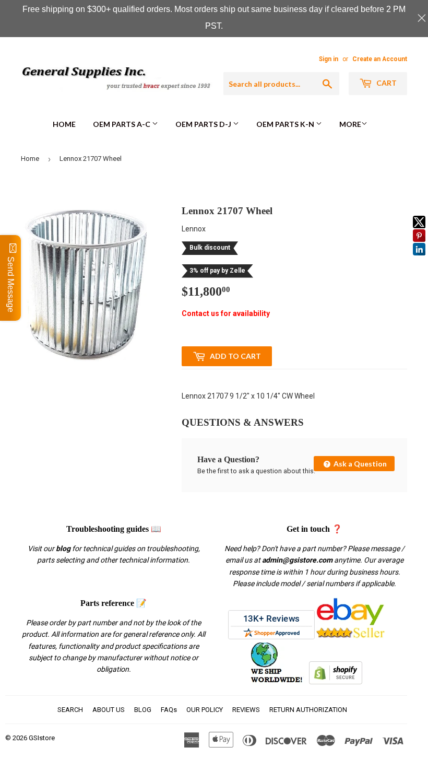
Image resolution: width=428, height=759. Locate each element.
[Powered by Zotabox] (419, 260)
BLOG (142, 710)
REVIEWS (246, 710)
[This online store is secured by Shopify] (335, 682)
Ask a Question (359, 463)
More (350, 124)
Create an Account (379, 59)
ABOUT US (108, 710)
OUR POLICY (204, 710)
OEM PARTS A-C (122, 124)
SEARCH (70, 710)
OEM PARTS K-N (286, 124)
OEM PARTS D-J (204, 124)
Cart (386, 82)
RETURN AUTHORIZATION (308, 710)
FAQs (169, 710)
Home (64, 124)
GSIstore (42, 738)
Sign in (328, 59)
